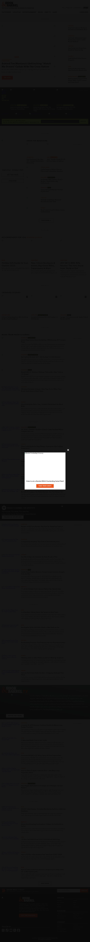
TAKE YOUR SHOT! (45, 486)
